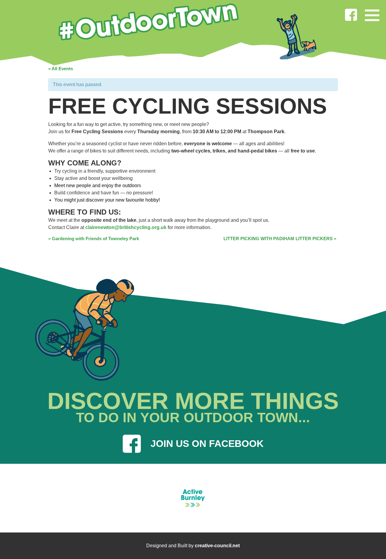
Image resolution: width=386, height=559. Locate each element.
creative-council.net (217, 545)
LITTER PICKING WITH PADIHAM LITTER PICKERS (279, 238)
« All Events (60, 68)
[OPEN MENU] (372, 14)
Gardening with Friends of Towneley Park (93, 238)
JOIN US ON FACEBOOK (207, 443)
